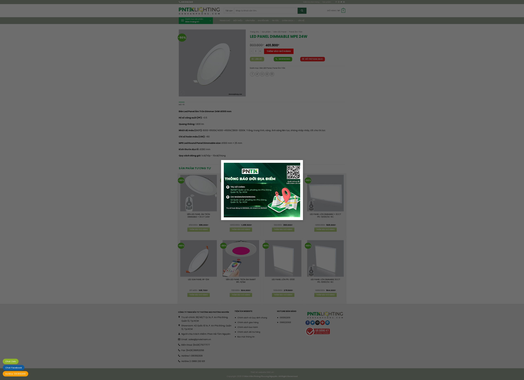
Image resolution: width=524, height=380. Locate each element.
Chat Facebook (13, 367)
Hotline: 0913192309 (15, 373)
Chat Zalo (10, 361)
